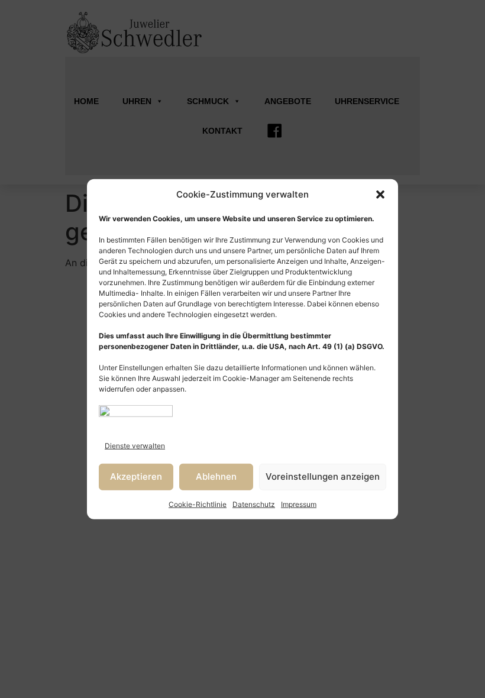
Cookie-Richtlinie (198, 503)
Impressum (298, 503)
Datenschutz (253, 503)
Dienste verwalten (135, 445)
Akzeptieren (136, 476)
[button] (380, 195)
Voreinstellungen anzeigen (323, 476)
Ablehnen (216, 476)
